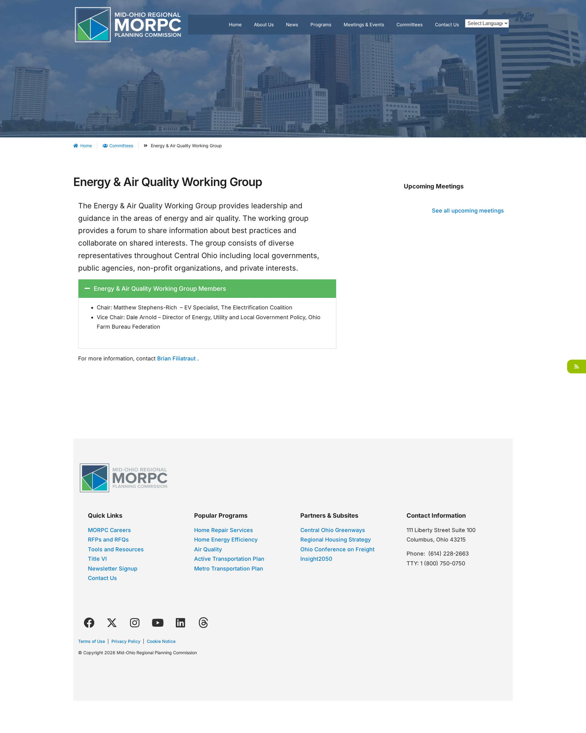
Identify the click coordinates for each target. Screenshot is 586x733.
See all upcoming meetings (468, 210)
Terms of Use (91, 641)
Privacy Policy (125, 641)
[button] (207, 288)
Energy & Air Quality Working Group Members (160, 288)
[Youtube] (157, 622)
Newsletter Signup (112, 568)
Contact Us (102, 578)
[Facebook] (88, 622)
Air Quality (208, 549)
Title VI (97, 559)
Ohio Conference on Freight (337, 549)
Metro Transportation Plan (228, 568)
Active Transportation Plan (229, 559)
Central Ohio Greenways (332, 530)
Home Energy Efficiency (226, 539)
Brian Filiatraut (176, 358)
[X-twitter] (111, 622)
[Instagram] (134, 622)
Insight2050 (316, 559)
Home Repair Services (223, 530)
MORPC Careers (109, 530)
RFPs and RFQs (108, 539)
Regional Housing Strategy (335, 539)
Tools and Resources (116, 549)
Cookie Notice (161, 641)
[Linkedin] (180, 622)
